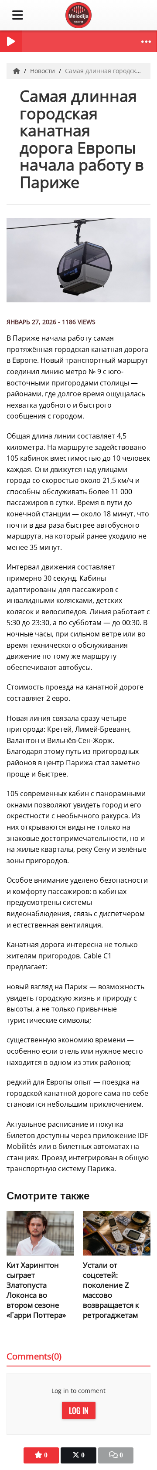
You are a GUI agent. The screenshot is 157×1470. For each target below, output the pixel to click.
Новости (43, 71)
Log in (79, 1410)
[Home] (17, 71)
